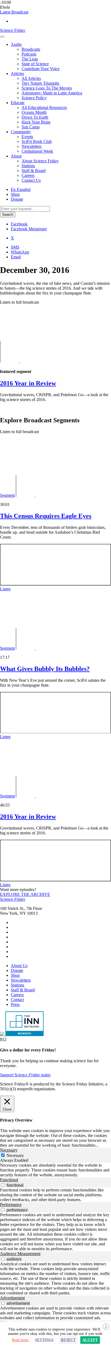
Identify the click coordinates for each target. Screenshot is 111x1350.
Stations (28, 165)
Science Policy (34, 97)
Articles (17, 73)
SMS (15, 247)
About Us (19, 965)
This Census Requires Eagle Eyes (45, 515)
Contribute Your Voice (41, 68)
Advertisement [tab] (12, 1298)
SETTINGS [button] (44, 1340)
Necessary (15, 1155)
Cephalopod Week (37, 151)
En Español (20, 189)
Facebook (19, 224)
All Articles (31, 78)
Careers (28, 175)
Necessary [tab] (9, 1150)
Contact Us (31, 180)
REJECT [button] (68, 1340)
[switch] (3, 1185)
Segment (7, 495)
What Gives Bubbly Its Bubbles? (45, 668)
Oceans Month (34, 112)
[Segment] (26, 361)
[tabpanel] (55, 1170)
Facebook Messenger (29, 229)
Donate (17, 199)
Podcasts (29, 54)
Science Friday (12, 30)
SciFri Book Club (37, 141)
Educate (18, 102)
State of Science (35, 63)
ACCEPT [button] (90, 1340)
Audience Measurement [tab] (20, 1253)
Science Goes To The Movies (47, 88)
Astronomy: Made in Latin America (52, 93)
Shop (15, 194)
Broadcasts (31, 49)
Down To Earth (35, 117)
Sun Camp (31, 127)
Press (15, 1004)
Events (27, 136)
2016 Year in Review (28, 816)
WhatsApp (20, 252)
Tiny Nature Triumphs (40, 83)
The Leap (30, 59)
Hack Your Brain (36, 122)
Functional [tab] (9, 1179)
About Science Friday (40, 161)
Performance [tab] (11, 1204)
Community (21, 131)
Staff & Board (34, 170)
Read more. (20, 1340)
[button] (14, 12)
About (16, 156)
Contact (17, 999)
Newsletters (31, 146)
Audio (16, 44)
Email (16, 257)
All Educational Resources (44, 107)
